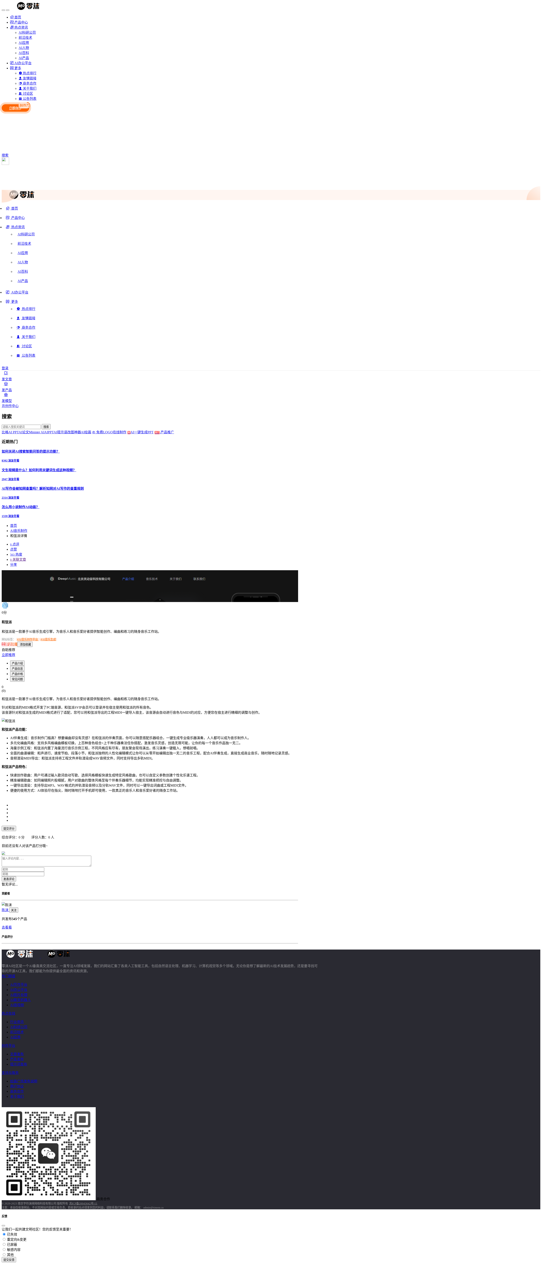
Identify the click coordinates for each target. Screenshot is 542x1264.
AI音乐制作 (18, 531)
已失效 (11, 1234)
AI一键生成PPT (144, 432)
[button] (15, 228)
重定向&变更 (16, 1239)
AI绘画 (86, 432)
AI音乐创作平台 (28, 639)
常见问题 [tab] (17, 679)
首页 (13, 525)
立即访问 (9, 644)
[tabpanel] (150, 766)
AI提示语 (60, 432)
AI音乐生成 (48, 639)
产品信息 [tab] (17, 668)
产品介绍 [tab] (17, 663)
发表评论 (8, 879)
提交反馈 (8, 1259)
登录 (5, 368)
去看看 (7, 927)
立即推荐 (8, 655)
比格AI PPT (10, 432)
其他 (10, 1255)
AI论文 (24, 432)
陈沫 (5, 910)
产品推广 (167, 432)
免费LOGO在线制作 (112, 432)
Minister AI (36, 432)
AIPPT (49, 432)
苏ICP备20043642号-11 (83, 1203)
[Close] (3, 1225)
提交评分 (8, 828)
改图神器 (74, 432)
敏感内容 (13, 1249)
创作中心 (12, 406)
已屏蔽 (11, 1244)
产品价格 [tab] (17, 674)
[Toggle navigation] (3, 10)
